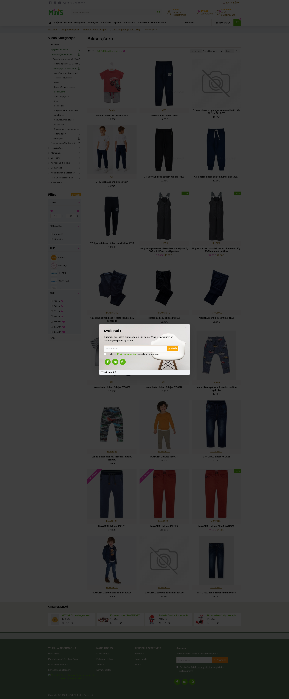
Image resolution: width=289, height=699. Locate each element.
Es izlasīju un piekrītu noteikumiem (133, 354)
